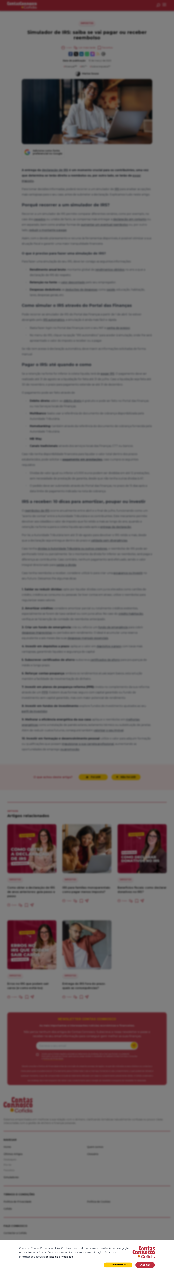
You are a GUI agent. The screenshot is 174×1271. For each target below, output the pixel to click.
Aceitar (145, 1264)
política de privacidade (59, 1256)
